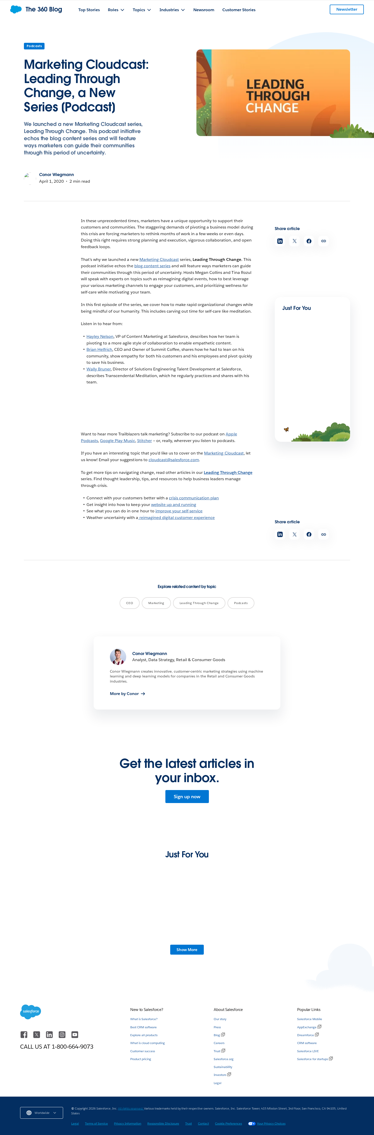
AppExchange (307, 1027)
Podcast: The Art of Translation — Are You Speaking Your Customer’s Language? (144, 948)
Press (217, 1027)
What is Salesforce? (143, 1019)
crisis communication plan (194, 498)
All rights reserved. (131, 1108)
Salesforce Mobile (309, 1019)
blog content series (152, 266)
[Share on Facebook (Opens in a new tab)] (309, 241)
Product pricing (140, 1059)
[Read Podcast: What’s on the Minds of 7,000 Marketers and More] (299, 352)
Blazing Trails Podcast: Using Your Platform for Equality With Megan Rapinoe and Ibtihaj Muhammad (311, 948)
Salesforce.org (224, 1059)
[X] (37, 1037)
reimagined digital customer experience (176, 517)
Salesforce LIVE (308, 1051)
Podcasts (34, 46)
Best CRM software (143, 1027)
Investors (220, 1075)
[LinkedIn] (50, 1037)
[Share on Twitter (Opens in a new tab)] (294, 241)
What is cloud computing (147, 1043)
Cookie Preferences (228, 1123)
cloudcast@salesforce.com (174, 459)
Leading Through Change (228, 472)
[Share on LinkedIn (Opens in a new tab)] (280, 241)
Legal (217, 1083)
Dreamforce (305, 1035)
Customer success (142, 1051)
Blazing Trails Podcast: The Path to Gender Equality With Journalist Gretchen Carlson (56, 948)
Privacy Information (127, 1123)
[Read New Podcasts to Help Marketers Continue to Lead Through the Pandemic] (299, 404)
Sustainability (223, 1067)
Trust (217, 1051)
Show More (187, 949)
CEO (129, 603)
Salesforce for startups (312, 1059)
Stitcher (144, 440)
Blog (217, 1035)
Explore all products (143, 1035)
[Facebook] (24, 1037)
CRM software (307, 1043)
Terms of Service (96, 1123)
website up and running (173, 504)
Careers (219, 1043)
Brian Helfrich (99, 349)
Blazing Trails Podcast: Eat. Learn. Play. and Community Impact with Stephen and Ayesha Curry (227, 948)
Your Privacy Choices (271, 1123)
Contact (203, 1123)
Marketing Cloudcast (159, 259)
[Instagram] (62, 1037)
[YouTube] (75, 1037)
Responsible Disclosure (163, 1123)
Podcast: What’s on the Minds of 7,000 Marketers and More (311, 371)
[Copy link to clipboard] (323, 241)
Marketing (156, 603)
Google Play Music (117, 440)
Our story (220, 1019)
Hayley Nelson (100, 336)
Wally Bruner (99, 369)
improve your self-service (179, 511)
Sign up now (187, 796)
